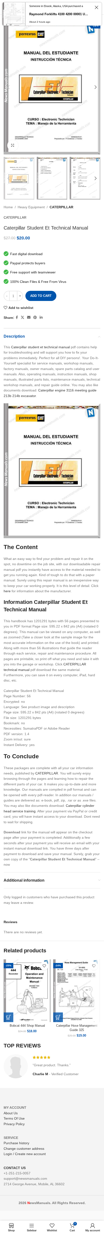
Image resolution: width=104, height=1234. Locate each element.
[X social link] (22, 317)
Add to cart (41, 296)
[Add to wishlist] (44, 966)
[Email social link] (29, 317)
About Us (11, 1113)
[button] (8, 1017)
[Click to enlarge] (12, 145)
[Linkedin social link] (41, 317)
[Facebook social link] (16, 317)
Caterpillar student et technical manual (40, 347)
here (7, 591)
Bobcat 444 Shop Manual (27, 1025)
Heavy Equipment (31, 207)
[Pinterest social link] (35, 317)
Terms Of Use (14, 1118)
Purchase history (16, 1143)
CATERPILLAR (61, 207)
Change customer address (24, 1148)
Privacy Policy (14, 1124)
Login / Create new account (25, 1154)
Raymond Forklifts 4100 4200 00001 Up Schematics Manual (59, 14)
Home (8, 207)
